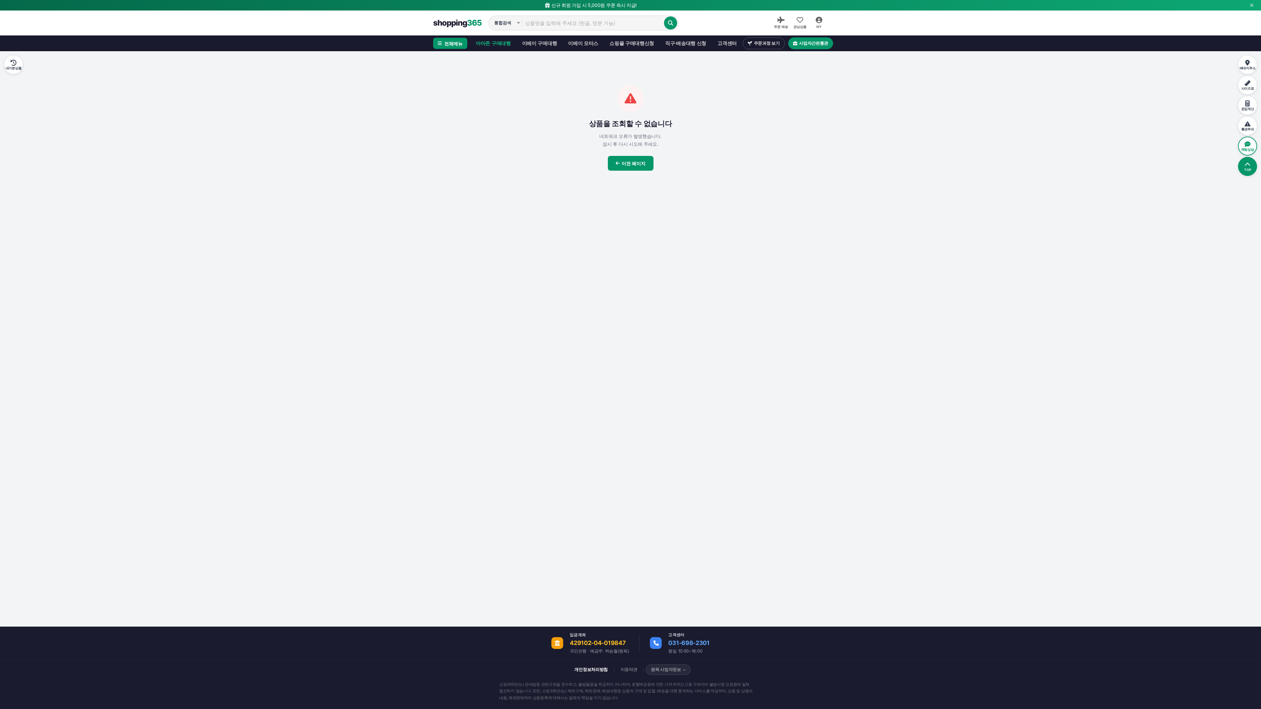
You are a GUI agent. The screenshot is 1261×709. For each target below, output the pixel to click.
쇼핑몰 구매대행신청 (631, 43)
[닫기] (1252, 5)
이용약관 (629, 669)
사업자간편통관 (813, 43)
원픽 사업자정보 (666, 669)
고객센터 (727, 43)
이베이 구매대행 (539, 43)
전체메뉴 (453, 43)
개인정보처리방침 (591, 669)
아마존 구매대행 (493, 43)
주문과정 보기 (767, 43)
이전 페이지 (634, 163)
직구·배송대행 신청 (685, 43)
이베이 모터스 (583, 43)
